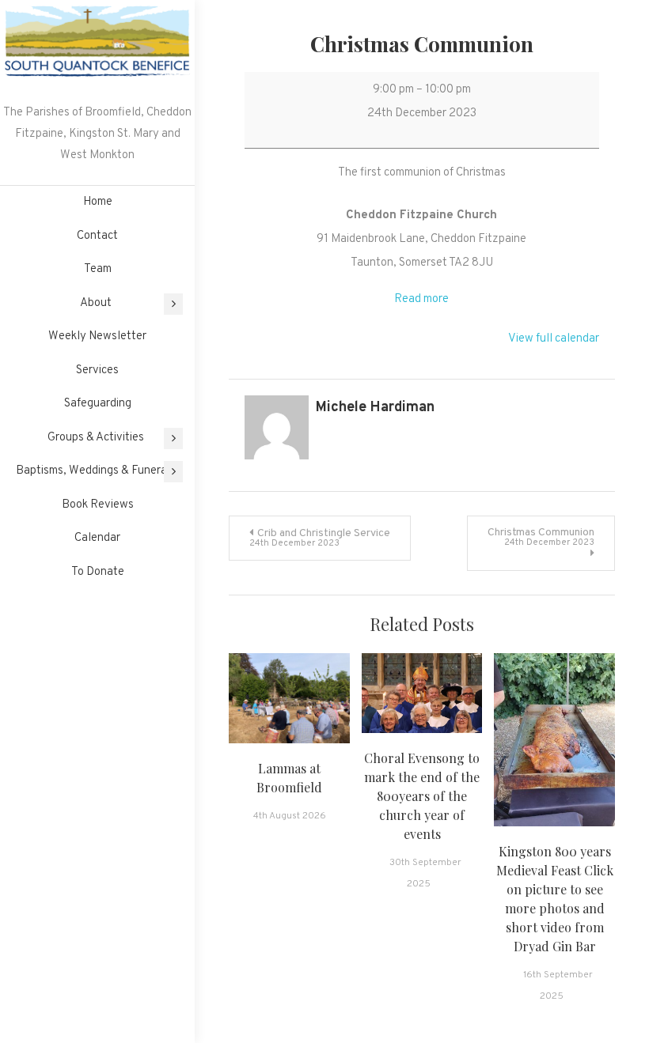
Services (97, 370)
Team (98, 269)
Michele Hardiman (375, 408)
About (96, 303)
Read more (421, 299)
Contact (97, 236)
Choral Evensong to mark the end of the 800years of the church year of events (422, 796)
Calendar (97, 538)
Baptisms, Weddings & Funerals (96, 470)
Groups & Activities (95, 437)
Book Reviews (98, 504)
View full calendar (553, 338)
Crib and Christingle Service (319, 538)
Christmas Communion (541, 537)
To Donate (97, 572)
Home (97, 202)
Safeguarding (97, 403)
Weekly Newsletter (97, 336)
